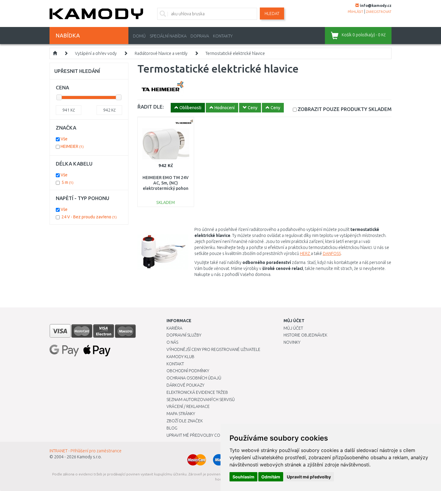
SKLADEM (345, 109)
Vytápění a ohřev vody (96, 53)
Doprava (199, 36)
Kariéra (174, 328)
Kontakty (222, 36)
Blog (171, 428)
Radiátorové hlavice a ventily (161, 53)
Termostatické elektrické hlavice (235, 53)
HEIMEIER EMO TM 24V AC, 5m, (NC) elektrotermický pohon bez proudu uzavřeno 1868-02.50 (165, 188)
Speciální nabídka (168, 36)
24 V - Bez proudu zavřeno (89, 216)
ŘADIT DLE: (150, 106)
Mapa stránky (180, 413)
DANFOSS (332, 253)
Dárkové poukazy (185, 385)
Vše (64, 138)
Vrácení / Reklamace (188, 406)
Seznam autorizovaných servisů (200, 399)
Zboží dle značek (184, 420)
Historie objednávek (305, 335)
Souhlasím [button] (243, 476)
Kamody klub (180, 356)
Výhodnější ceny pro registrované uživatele (213, 349)
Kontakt (175, 363)
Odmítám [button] (270, 476)
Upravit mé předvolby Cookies (198, 435)
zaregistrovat (379, 11)
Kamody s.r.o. (89, 456)
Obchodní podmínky (187, 370)
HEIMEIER (72, 146)
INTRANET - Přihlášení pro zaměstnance (86, 450)
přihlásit (355, 11)
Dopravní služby (183, 335)
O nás (172, 342)
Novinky (292, 342)
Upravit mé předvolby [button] (309, 476)
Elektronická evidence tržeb (197, 392)
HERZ (305, 253)
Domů (139, 36)
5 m (68, 182)
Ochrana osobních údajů (193, 378)
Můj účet (293, 328)
